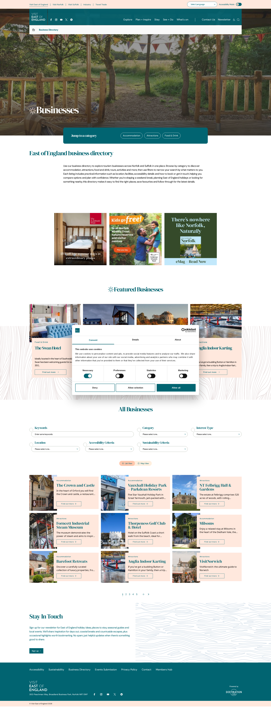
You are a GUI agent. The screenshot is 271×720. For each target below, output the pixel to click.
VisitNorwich (211, 561)
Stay (157, 19)
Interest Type (204, 428)
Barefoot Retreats (71, 561)
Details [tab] (135, 339)
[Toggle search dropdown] (238, 19)
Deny (94, 387)
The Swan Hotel (48, 348)
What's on (182, 19)
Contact (146, 669)
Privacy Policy (129, 669)
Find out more (48, 372)
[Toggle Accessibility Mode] (239, 4)
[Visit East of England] (38, 17)
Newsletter (224, 19)
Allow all (176, 387)
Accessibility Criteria (101, 443)
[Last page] (148, 594)
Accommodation (131, 135)
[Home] (33, 29)
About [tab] (178, 339)
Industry (87, 4)
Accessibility (36, 669)
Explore (128, 19)
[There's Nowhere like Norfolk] (190, 239)
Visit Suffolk (73, 4)
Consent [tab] (93, 340)
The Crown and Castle (75, 485)
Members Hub (164, 669)
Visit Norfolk (58, 4)
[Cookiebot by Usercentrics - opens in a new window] (183, 330)
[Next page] (143, 594)
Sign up (35, 651)
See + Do (168, 19)
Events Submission (106, 669)
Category (148, 428)
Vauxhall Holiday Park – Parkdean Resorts (147, 487)
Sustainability (56, 669)
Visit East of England (38, 4)
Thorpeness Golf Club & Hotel (146, 525)
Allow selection (135, 387)
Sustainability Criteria (156, 443)
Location (40, 443)
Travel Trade (101, 4)
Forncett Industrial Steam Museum (72, 525)
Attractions (152, 135)
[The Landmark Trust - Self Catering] (80, 239)
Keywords (41, 428)
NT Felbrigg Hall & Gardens (215, 487)
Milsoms (207, 523)
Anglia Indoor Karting (214, 348)
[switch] (120, 376)
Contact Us (208, 19)
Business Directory (79, 669)
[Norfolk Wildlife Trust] (135, 239)
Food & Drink (171, 135)
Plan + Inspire (143, 19)
